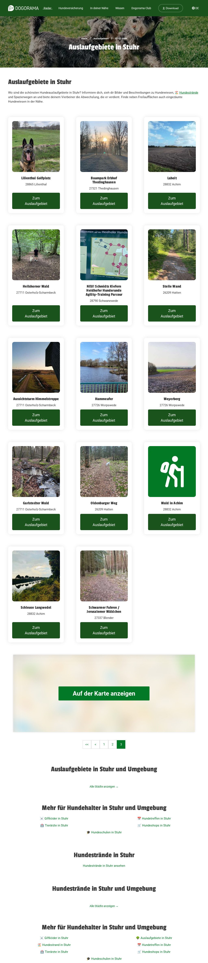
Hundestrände (188, 92)
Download (172, 8)
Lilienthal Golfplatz (36, 178)
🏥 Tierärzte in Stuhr (54, 825)
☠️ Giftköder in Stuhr (54, 818)
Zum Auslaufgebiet (36, 201)
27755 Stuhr (121, 38)
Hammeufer (104, 399)
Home (84, 38)
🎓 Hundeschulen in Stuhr (104, 832)
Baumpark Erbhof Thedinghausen (104, 180)
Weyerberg (172, 399)
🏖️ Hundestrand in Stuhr (54, 945)
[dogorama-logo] (23, 8)
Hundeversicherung (70, 8)
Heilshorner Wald (36, 286)
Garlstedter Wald (36, 503)
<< (87, 744)
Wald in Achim (172, 503)
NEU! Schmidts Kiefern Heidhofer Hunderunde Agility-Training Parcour (104, 290)
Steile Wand (172, 286)
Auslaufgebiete (101, 38)
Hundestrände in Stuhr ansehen (104, 866)
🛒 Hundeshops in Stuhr (154, 825)
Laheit (172, 178)
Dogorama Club (141, 8)
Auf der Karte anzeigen (104, 693)
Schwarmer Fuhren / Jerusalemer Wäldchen (104, 609)
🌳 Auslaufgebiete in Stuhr (154, 938)
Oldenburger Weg (104, 503)
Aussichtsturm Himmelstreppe (36, 399)
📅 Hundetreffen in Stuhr (154, 818)
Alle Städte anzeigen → (104, 786)
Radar (47, 8)
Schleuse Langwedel (36, 607)
